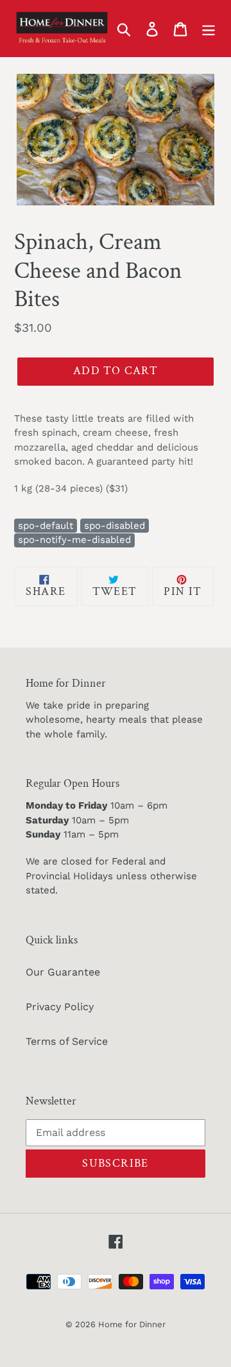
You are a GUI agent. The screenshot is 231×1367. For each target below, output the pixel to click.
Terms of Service (67, 1041)
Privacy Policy (60, 1007)
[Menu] (208, 28)
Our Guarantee (63, 972)
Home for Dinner (132, 1324)
